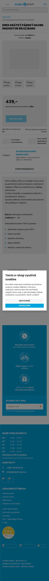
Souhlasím (24, 305)
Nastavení (24, 300)
